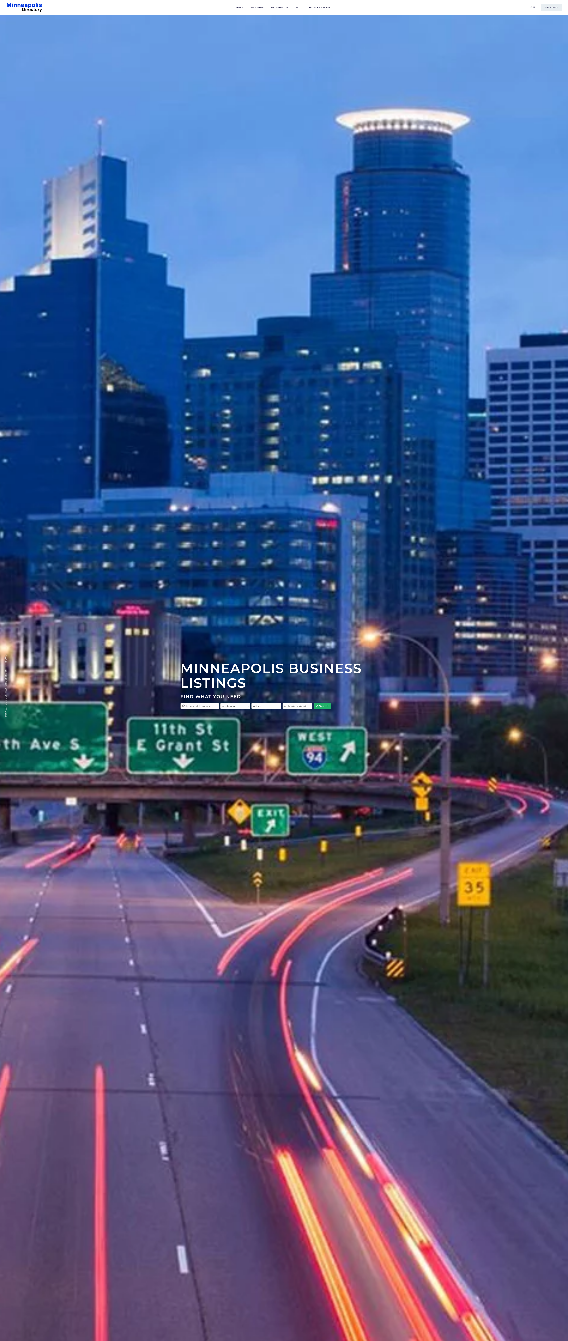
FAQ (298, 7)
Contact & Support (320, 7)
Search (324, 706)
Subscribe (551, 7)
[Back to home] (24, 7)
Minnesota (257, 7)
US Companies (279, 7)
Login (533, 7)
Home (239, 7)
